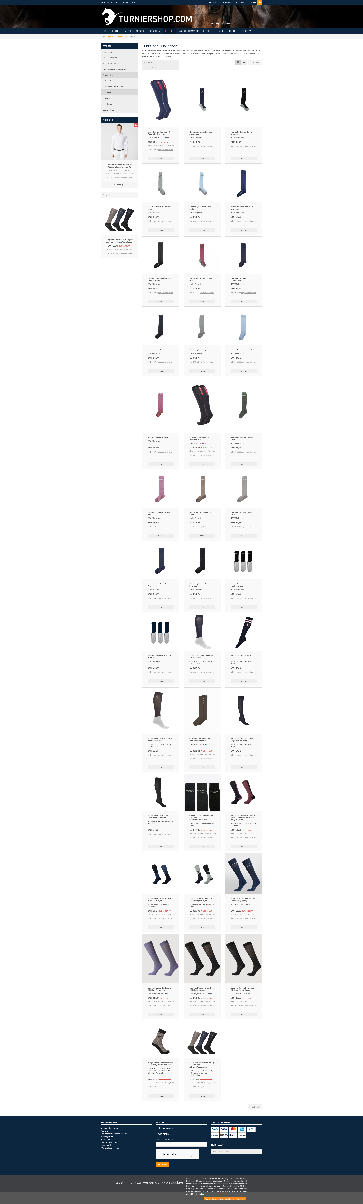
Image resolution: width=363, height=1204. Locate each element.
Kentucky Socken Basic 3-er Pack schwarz (243, 585)
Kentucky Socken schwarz (159, 350)
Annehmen (241, 1199)
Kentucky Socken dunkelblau (238, 279)
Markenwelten (249, 31)
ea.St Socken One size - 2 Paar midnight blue (159, 133)
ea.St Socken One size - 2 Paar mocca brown (200, 739)
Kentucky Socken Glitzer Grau (242, 513)
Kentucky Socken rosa (158, 437)
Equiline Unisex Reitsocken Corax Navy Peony (243, 899)
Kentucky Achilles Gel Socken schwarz (159, 279)
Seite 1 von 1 (254, 62)
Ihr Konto (226, 2)
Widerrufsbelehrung (110, 1148)
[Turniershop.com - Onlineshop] (145, 16)
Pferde (207, 31)
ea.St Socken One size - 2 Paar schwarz (200, 438)
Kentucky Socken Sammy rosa (200, 279)
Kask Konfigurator (188, 31)
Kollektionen (110, 31)
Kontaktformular (165, 1128)
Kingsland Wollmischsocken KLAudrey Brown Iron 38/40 (160, 1063)
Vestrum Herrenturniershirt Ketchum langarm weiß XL (119, 165)
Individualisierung (134, 31)
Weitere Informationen (214, 1199)
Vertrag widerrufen (109, 1128)
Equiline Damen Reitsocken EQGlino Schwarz (201, 989)
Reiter (168, 31)
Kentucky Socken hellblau (242, 350)
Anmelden (239, 2)
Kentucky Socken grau (199, 350)
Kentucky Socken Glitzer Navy (159, 585)
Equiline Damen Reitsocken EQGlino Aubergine (160, 989)
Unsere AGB (106, 1145)
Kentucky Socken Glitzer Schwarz (200, 585)
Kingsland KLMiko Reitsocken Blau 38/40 (159, 899)
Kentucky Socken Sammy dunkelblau (200, 133)
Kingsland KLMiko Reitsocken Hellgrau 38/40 (200, 899)
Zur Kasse (213, 2)
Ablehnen (229, 1199)
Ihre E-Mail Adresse (165, 1139)
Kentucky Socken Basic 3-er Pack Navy (160, 656)
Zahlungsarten (107, 1136)
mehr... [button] (161, 158)
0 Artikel (252, 2)
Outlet (233, 31)
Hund (220, 31)
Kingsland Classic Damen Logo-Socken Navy (242, 739)
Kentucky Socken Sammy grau (159, 207)
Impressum (105, 1139)
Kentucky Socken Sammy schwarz (242, 133)
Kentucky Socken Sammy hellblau (200, 207)
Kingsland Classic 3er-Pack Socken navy (201, 656)
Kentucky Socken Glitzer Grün (242, 438)
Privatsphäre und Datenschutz (114, 1133)
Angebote (108, 120)
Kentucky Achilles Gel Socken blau (242, 207)
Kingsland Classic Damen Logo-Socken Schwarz (159, 816)
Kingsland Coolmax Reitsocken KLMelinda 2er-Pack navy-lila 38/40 (243, 817)
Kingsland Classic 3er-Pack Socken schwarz (160, 739)
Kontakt (104, 1131)
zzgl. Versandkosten (165, 150)
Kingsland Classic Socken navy (242, 656)
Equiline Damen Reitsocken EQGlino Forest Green (243, 989)
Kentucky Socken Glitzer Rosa (159, 513)
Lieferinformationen (110, 1142)
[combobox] (160, 62)
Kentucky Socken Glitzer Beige (200, 513)
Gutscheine (155, 31)
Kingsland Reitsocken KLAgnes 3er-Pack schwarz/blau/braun (119, 240)
